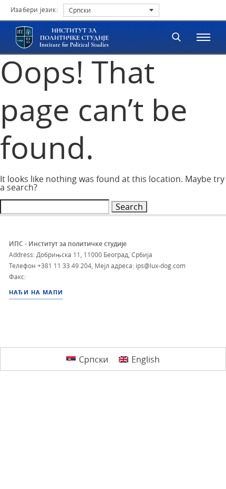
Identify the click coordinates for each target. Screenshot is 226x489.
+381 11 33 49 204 (64, 265)
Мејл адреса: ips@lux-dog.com (140, 265)
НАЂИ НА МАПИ (36, 292)
